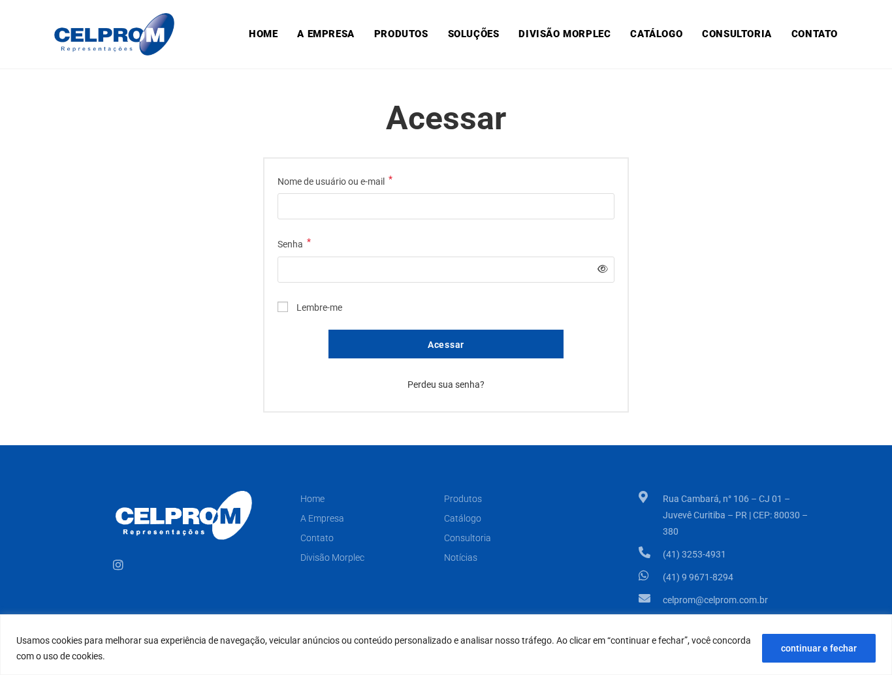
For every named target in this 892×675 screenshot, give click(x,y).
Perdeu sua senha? (446, 384)
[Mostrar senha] (600, 269)
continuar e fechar (819, 648)
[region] (446, 644)
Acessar (446, 344)
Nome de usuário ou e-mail (335, 180)
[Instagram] (118, 564)
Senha (294, 242)
